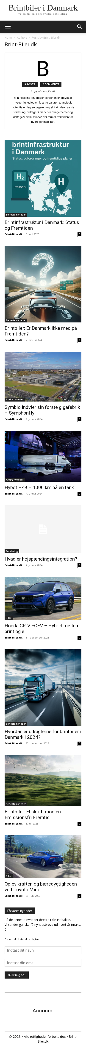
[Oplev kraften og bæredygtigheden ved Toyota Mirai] (43, 856)
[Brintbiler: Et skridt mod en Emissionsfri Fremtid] (43, 780)
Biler (8, 618)
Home (9, 38)
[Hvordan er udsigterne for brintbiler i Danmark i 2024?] (43, 687)
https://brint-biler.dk (43, 91)
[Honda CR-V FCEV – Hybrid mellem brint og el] (43, 598)
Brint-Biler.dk (13, 234)
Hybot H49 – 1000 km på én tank (39, 487)
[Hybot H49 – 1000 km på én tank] (43, 456)
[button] (79, 27)
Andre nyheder (14, 399)
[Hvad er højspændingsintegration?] (43, 529)
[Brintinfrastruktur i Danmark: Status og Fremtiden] (43, 178)
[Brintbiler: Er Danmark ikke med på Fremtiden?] (43, 284)
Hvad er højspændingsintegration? (41, 559)
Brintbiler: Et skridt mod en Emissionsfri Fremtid (33, 814)
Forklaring (12, 551)
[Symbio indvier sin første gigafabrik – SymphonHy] (43, 377)
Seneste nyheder (16, 214)
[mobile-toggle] (7, 27)
